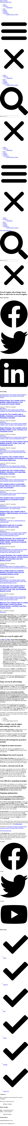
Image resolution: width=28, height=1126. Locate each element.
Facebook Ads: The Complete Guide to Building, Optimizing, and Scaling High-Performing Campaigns (13, 472)
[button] (14, 45)
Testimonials (9, 7)
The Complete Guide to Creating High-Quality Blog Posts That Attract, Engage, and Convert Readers (13, 485)
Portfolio (5, 11)
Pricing (5, 10)
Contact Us (6, 13)
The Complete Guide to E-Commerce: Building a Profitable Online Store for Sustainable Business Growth (12, 572)
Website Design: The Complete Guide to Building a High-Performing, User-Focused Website (13, 513)
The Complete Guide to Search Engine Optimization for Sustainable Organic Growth (12, 499)
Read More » (3, 408)
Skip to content (3, 0)
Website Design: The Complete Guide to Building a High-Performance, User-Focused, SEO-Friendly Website (12, 402)
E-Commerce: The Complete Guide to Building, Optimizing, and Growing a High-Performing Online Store (14, 458)
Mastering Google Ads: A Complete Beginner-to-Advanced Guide (11, 526)
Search (1, 116)
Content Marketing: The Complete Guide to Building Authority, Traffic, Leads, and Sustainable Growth (14, 443)
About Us (5, 6)
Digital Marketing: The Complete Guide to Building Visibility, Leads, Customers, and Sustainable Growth (13, 429)
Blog (4, 9)
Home (4, 4)
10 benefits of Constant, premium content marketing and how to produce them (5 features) (13, 827)
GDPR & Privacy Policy (12, 14)
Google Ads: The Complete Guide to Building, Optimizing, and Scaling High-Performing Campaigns (13, 415)
